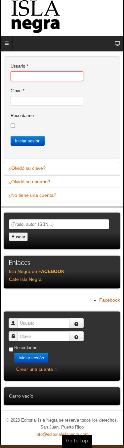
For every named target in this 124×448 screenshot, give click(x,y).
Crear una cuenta (35, 369)
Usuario (19, 66)
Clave (17, 90)
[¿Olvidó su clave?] (76, 336)
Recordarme (22, 115)
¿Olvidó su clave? (27, 168)
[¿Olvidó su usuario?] (76, 323)
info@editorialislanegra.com (62, 434)
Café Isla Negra (25, 279)
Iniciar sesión (27, 140)
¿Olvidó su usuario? (29, 181)
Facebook (109, 300)
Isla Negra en (36, 271)
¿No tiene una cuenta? (32, 195)
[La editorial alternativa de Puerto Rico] (62, 16)
